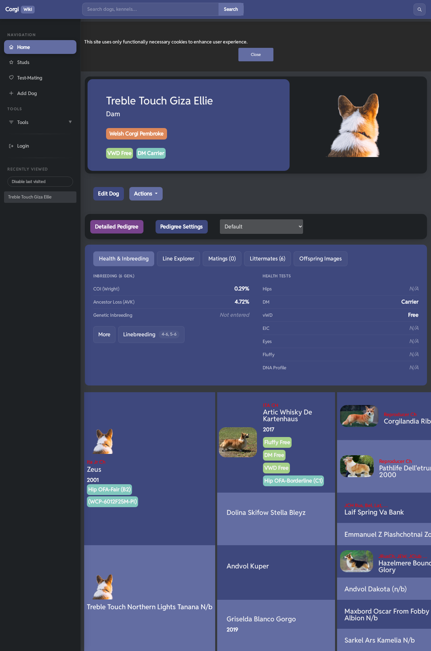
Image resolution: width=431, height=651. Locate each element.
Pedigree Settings (181, 226)
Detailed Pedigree (116, 226)
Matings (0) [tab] (222, 258)
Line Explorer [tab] (178, 258)
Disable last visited (28, 181)
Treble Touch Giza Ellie (30, 197)
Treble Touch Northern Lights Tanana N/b (149, 606)
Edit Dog (108, 193)
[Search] (419, 9)
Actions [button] (144, 193)
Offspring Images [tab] (320, 258)
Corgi (18, 9)
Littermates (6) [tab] (267, 258)
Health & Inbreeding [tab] (123, 258)
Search (231, 9)
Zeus (96, 466)
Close (256, 54)
